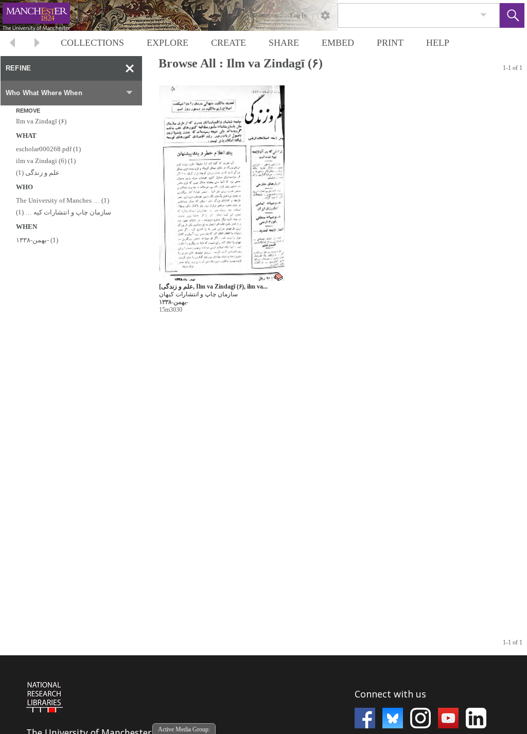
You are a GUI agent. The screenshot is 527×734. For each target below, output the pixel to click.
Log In (298, 15)
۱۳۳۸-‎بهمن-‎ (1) (37, 240)
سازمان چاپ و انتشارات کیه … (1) (63, 212)
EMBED (338, 43)
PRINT (390, 43)
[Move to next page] (37, 44)
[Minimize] (129, 68)
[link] (483, 15)
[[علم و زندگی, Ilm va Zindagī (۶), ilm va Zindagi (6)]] (222, 183)
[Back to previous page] (12, 44)
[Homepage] (194, 15)
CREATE (228, 43)
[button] (512, 15)
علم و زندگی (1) (38, 172)
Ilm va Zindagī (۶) (41, 121)
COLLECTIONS (92, 43)
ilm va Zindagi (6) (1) (46, 161)
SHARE (284, 43)
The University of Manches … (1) (62, 200)
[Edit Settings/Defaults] (325, 15)
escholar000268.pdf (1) (48, 149)
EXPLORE (167, 43)
